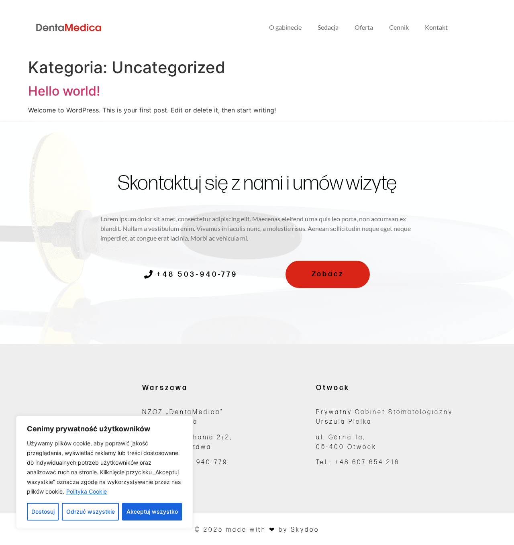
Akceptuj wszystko (152, 511)
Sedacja (328, 27)
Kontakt (436, 27)
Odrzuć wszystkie (90, 511)
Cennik (399, 27)
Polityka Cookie (86, 491)
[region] (104, 472)
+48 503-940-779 (194, 462)
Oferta (364, 27)
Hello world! (64, 91)
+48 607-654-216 (367, 462)
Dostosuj (43, 511)
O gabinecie (285, 27)
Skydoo (305, 530)
